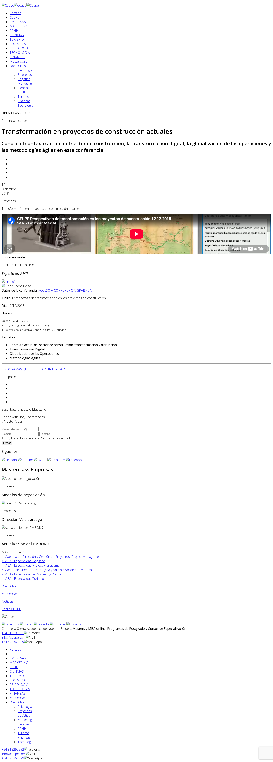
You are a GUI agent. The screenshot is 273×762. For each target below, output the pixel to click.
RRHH (14, 30)
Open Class (18, 66)
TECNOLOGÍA (20, 52)
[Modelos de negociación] (21, 478)
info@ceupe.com (14, 637)
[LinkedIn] (9, 460)
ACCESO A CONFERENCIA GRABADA (65, 290)
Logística (24, 79)
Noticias (7, 601)
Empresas (25, 74)
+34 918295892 (13, 633)
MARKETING (19, 26)
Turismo (23, 96)
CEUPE (14, 17)
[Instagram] (56, 460)
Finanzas (24, 101)
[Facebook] (74, 460)
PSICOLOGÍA (19, 48)
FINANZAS (17, 57)
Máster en (47, 570)
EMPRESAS (18, 22)
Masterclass (18, 61)
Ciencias (23, 88)
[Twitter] (40, 460)
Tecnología (25, 105)
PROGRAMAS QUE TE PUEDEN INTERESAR (33, 369)
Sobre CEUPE (11, 609)
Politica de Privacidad (55, 438)
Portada (15, 13)
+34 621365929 (13, 642)
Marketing (25, 83)
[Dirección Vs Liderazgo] (20, 503)
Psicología (25, 70)
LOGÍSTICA (18, 44)
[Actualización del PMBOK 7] (23, 527)
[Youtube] (25, 460)
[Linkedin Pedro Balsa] (9, 281)
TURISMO (17, 39)
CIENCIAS (17, 35)
